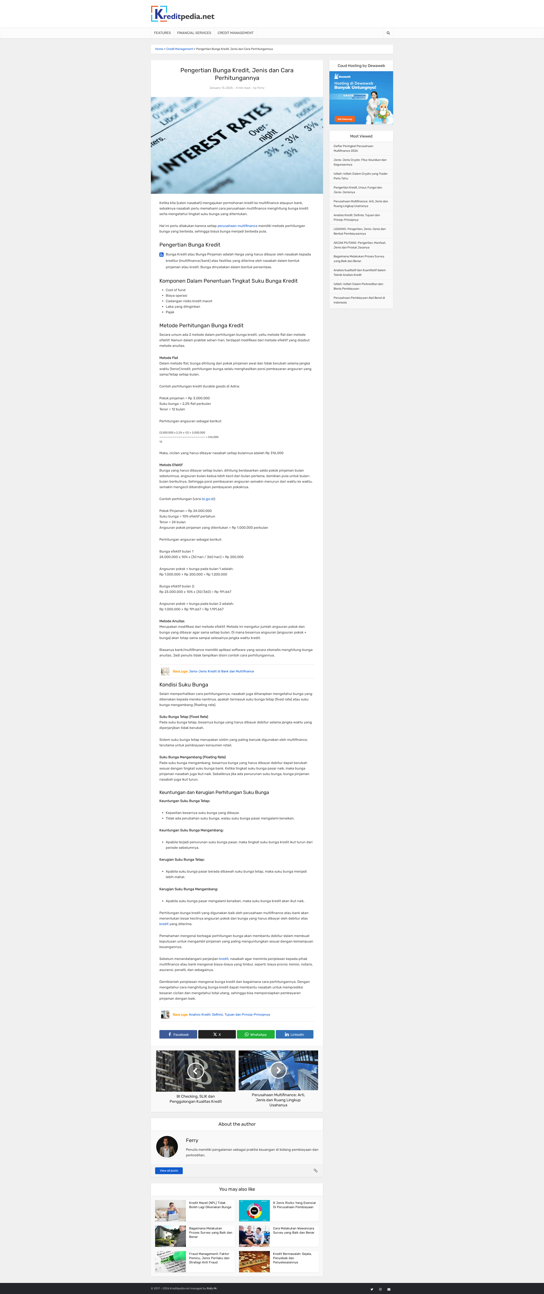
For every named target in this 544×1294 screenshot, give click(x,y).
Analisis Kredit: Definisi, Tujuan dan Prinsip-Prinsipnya (357, 217)
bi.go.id (208, 499)
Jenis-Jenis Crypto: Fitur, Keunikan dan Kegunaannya (360, 162)
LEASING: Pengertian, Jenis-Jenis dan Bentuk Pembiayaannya (360, 231)
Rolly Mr (212, 1288)
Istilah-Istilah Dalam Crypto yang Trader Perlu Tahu (361, 176)
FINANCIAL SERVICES (194, 33)
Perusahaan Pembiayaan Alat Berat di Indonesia (359, 300)
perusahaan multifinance (238, 226)
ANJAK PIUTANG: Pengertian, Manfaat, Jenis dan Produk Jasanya (360, 245)
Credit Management (179, 49)
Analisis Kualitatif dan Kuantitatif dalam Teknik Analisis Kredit (360, 272)
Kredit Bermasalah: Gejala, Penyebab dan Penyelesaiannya (292, 1258)
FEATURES (162, 33)
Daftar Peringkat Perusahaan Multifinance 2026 (353, 148)
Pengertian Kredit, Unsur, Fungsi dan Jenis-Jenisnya (358, 190)
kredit (164, 924)
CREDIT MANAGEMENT (236, 33)
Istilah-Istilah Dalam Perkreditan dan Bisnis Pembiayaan (358, 286)
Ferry (261, 88)
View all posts (169, 1170)
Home (159, 49)
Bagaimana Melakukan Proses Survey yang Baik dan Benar (210, 1232)
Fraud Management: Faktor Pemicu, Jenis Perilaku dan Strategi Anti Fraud (209, 1258)
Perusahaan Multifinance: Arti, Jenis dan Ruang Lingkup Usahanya (361, 204)
